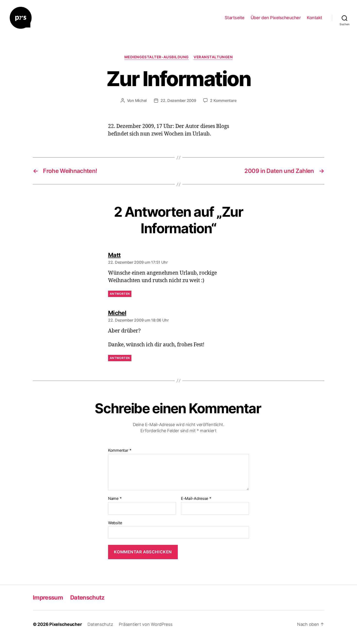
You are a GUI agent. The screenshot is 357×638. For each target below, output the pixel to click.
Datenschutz (87, 597)
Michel (141, 100)
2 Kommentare (223, 100)
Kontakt (314, 17)
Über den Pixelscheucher (276, 17)
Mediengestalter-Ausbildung (156, 57)
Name (114, 498)
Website (115, 522)
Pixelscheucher (65, 624)
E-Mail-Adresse (196, 498)
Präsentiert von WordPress (145, 624)
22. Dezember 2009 (178, 100)
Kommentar (119, 450)
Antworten (120, 294)
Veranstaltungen (213, 57)
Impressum (48, 597)
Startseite (235, 17)
